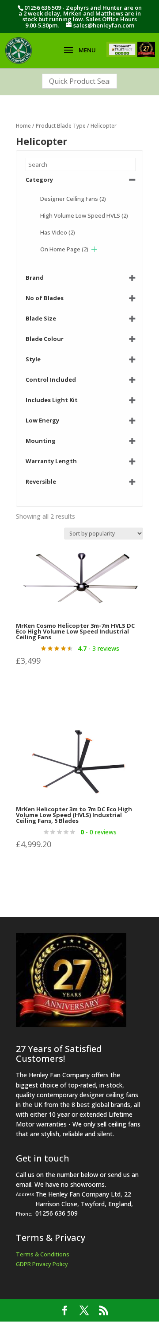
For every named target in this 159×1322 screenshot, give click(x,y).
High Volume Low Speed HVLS (84, 215)
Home (23, 125)
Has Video (57, 232)
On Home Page (64, 249)
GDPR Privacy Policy (42, 1264)
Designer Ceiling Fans (73, 199)
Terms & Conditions (42, 1254)
